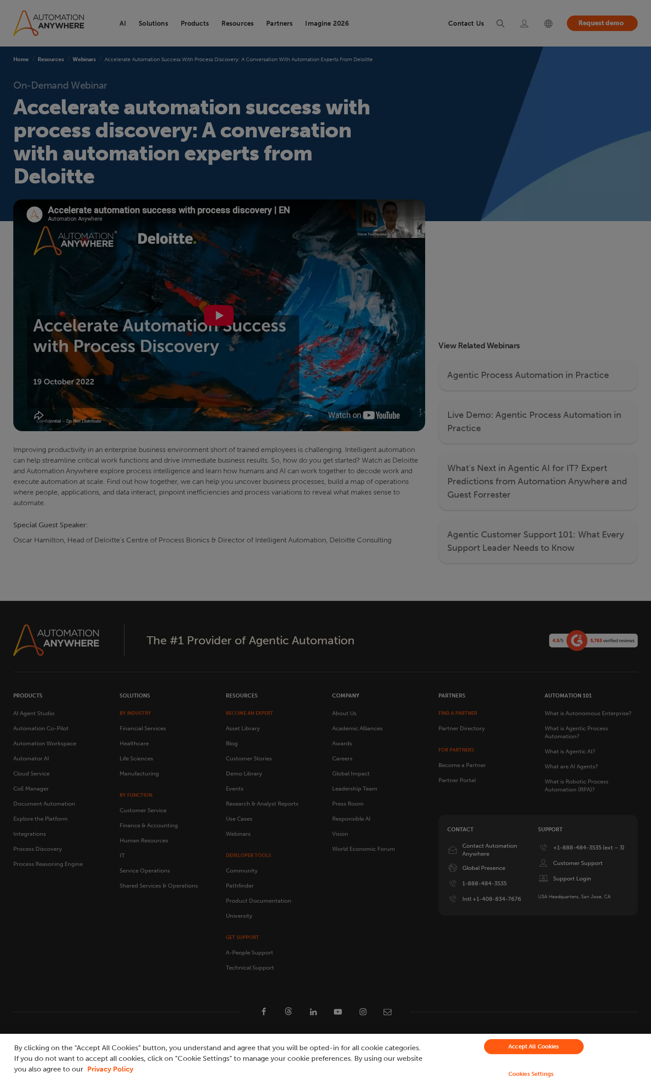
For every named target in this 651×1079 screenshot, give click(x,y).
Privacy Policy (110, 1069)
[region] (325, 1056)
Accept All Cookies (533, 1046)
